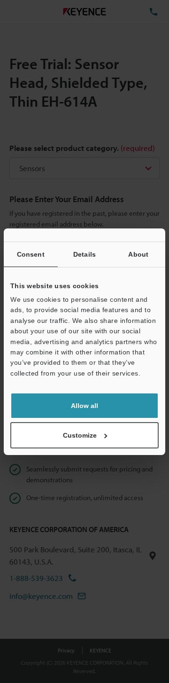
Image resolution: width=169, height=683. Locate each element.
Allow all (84, 405)
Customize (80, 435)
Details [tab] (84, 254)
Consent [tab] (31, 254)
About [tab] (138, 254)
